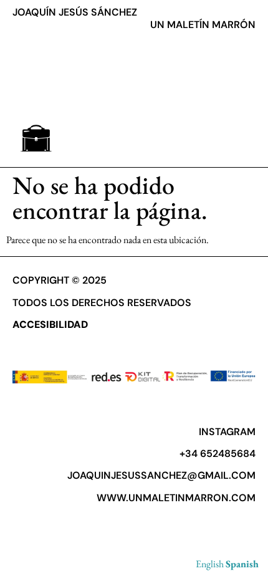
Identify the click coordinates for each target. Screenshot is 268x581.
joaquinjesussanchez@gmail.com (161, 475)
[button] (35, 138)
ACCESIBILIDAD (50, 324)
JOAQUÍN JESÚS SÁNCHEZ (74, 12)
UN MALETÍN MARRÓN (203, 24)
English (210, 563)
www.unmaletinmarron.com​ (176, 497)
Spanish (242, 563)
